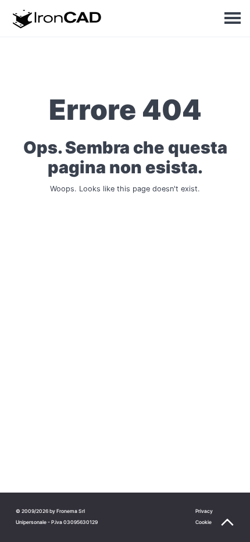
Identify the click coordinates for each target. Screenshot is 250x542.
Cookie (203, 522)
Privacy (204, 511)
